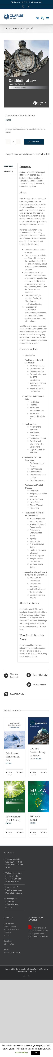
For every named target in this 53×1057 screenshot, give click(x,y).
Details (21, 773)
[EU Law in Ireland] (38, 796)
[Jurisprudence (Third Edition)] (14, 796)
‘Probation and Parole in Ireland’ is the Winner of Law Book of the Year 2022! (14, 877)
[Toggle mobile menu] (47, 18)
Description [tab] (8, 166)
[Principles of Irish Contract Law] (14, 733)
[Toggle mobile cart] (37, 18)
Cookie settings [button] (21, 1053)
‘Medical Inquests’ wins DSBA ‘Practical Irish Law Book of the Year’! (14, 863)
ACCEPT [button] (35, 1053)
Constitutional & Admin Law (26, 154)
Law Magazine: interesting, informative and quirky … (11, 902)
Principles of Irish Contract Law (13, 757)
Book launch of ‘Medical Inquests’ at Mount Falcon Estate (13, 890)
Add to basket (34, 142)
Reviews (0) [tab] (8, 171)
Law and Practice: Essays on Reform (38, 752)
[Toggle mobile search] (42, 18)
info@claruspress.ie (35, 2)
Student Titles (44, 154)
